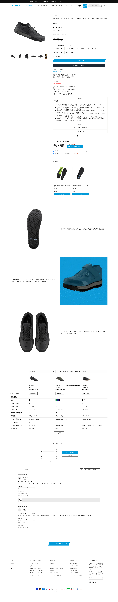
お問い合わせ (80, 131)
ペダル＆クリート (45, 6)
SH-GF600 (61, 151)
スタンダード (58, 41)
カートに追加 (62, 194)
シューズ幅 (56, 38)
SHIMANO (13, 563)
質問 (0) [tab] (26, 469)
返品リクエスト (73, 570)
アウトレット (68, 6)
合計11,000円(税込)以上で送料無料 (65, 86)
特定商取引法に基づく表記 (56, 568)
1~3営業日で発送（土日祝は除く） (65, 94)
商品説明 (80, 98)
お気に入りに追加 (80, 65)
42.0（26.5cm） (92, 48)
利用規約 (52, 563)
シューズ (36, 6)
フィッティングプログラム (76, 575)
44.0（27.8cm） (70, 52)
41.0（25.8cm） (81, 48)
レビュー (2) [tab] (21, 469)
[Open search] (81, 469)
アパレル (61, 6)
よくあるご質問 (34, 563)
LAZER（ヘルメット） (16, 566)
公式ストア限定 (28, 6)
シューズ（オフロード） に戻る (60, 543)
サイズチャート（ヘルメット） (37, 572)
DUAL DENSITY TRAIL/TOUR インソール (62, 186)
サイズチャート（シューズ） (37, 570)
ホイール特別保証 (54, 572)
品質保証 (52, 570)
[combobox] (95, 6)
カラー (57, 30)
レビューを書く (70, 452)
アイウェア (54, 6)
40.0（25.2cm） (70, 48)
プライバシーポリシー (55, 566)
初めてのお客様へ (74, 563)
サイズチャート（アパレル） (37, 575)
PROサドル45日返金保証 (55, 575)
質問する (70, 455)
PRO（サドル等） (15, 568)
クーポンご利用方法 (74, 566)
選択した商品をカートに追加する (74, 146)
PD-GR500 (57, 153)
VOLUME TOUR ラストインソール (80, 185)
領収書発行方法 (73, 568)
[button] (57, 27)
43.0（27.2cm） (58, 52)
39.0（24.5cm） (58, 48)
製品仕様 (80, 124)
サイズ (61, 45)
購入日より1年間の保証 (62, 91)
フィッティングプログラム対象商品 (65, 89)
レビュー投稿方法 (74, 572)
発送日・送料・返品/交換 (80, 127)
